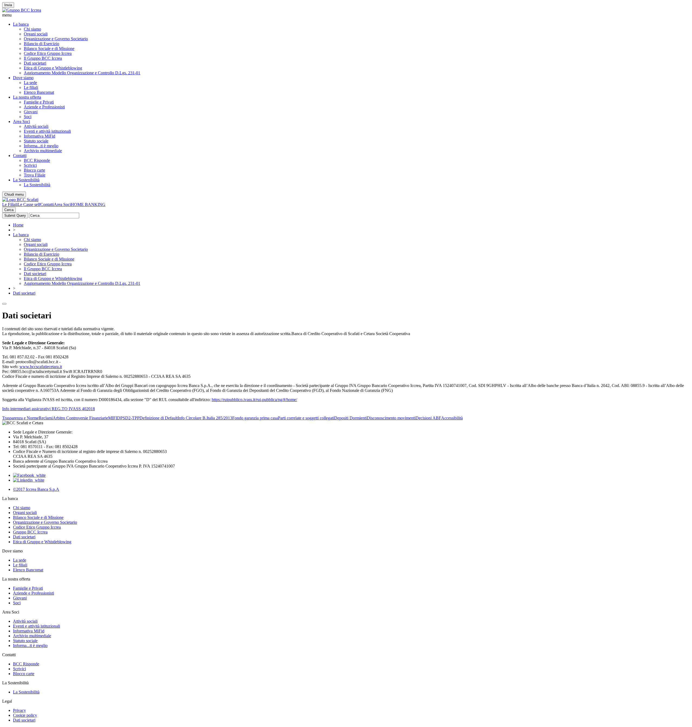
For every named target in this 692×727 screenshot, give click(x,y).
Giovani (31, 111)
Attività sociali (36, 126)
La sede (30, 82)
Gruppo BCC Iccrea (30, 532)
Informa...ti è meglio (41, 146)
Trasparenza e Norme (20, 418)
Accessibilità (452, 418)
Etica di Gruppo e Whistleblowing (53, 68)
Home (18, 225)
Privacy (19, 710)
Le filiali (31, 87)
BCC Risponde (37, 160)
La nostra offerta (27, 97)
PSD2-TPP (129, 418)
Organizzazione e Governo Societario (56, 38)
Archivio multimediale (43, 150)
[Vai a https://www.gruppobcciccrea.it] (21, 10)
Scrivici (30, 165)
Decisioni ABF (428, 418)
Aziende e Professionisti (44, 107)
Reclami (46, 418)
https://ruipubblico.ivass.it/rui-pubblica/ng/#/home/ (254, 399)
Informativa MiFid (39, 136)
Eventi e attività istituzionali (47, 131)
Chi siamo (32, 29)
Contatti (19, 155)
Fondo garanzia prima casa (255, 418)
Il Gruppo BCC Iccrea (43, 58)
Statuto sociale (36, 141)
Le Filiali (10, 204)
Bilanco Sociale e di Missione (49, 48)
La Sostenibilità (26, 180)
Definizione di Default (158, 418)
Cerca (9, 210)
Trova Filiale (34, 175)
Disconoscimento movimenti (391, 418)
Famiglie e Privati (39, 102)
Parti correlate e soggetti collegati (306, 418)
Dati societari (35, 63)
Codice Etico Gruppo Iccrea (48, 53)
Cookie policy (25, 715)
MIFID (114, 418)
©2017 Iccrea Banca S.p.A (36, 489)
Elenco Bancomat (39, 92)
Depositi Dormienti (350, 418)
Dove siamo (23, 77)
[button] (346, 15)
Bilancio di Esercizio (41, 43)
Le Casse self (29, 204)
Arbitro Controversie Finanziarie (80, 418)
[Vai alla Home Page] (20, 199)
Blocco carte (34, 170)
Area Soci (21, 121)
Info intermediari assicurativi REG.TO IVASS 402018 (48, 408)
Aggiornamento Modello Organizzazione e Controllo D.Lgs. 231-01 (82, 73)
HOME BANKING (88, 204)
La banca (21, 24)
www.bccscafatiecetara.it (40, 366)
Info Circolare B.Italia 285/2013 (205, 418)
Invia (8, 5)
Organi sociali (36, 34)
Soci (27, 116)
